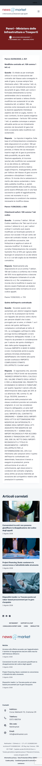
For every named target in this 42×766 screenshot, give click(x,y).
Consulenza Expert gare (12, 626)
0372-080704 (15, 719)
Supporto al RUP (27, 623)
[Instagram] (10, 616)
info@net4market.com (18, 734)
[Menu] (39, 11)
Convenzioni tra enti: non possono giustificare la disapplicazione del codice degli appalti (19, 528)
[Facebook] (6, 616)
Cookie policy (9, 760)
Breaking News (28, 39)
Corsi (26, 626)
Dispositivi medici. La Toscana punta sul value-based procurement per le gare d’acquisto (19, 599)
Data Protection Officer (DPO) (27, 758)
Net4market (13, 623)
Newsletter (34, 626)
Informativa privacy (10, 758)
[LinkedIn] (3, 616)
